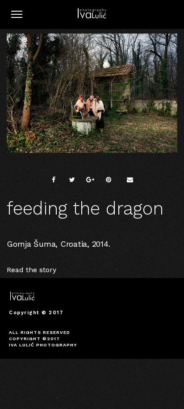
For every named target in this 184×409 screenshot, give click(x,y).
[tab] (92, 270)
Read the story (31, 270)
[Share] (54, 180)
